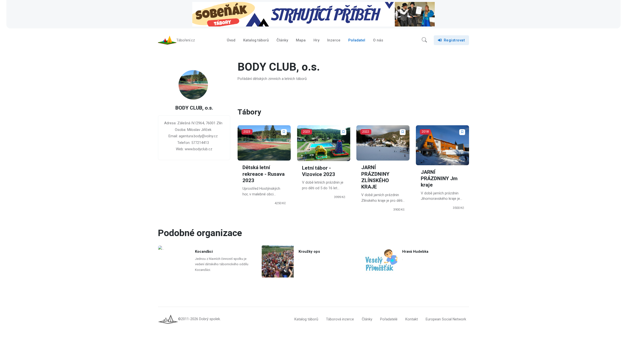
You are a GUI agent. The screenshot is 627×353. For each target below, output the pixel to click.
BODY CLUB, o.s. (194, 108)
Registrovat (454, 40)
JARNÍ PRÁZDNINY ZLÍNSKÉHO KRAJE (375, 177)
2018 (425, 131)
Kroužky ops (309, 251)
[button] (424, 40)
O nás (378, 40)
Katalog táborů (256, 40)
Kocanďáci (204, 251)
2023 (246, 131)
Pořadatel (356, 40)
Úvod (231, 40)
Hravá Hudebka (415, 251)
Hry (316, 40)
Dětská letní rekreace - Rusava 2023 (263, 174)
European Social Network (446, 319)
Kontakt (411, 319)
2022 (365, 131)
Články (282, 40)
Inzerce (333, 40)
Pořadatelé (389, 319)
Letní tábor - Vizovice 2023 (318, 171)
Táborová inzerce (340, 319)
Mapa (301, 40)
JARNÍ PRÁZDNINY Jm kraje (439, 178)
